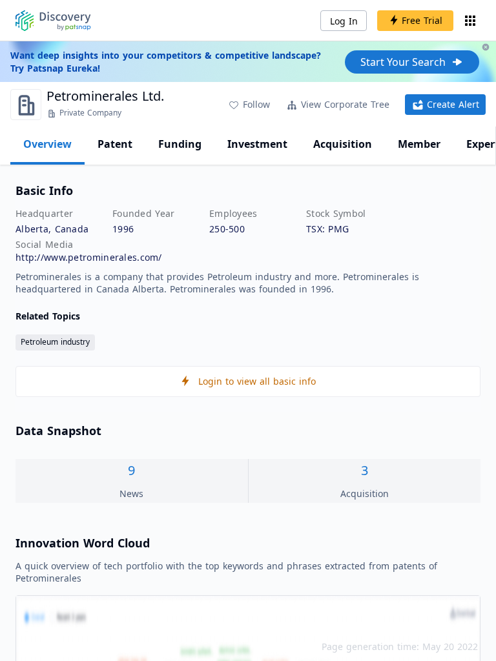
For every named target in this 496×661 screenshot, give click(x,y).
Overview (47, 144)
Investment (257, 144)
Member (419, 144)
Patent (115, 144)
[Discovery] (53, 20)
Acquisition (342, 144)
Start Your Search (403, 62)
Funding (180, 144)
